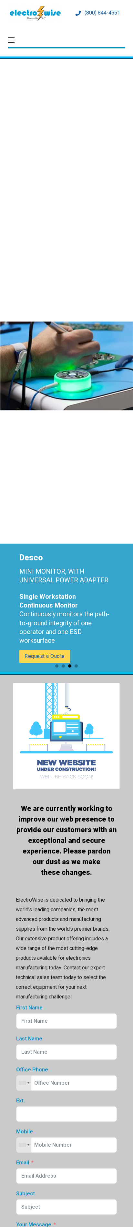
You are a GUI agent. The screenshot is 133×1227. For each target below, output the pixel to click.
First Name (29, 1008)
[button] (56, 666)
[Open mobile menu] (11, 40)
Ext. (20, 1101)
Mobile (24, 1132)
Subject (25, 1194)
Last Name (29, 1039)
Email (22, 1163)
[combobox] (23, 1083)
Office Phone (32, 1070)
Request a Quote (45, 656)
